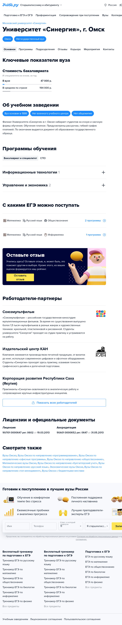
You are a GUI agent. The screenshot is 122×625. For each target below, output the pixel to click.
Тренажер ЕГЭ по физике (17, 601)
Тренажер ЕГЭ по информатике (13, 594)
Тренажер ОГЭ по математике (54, 571)
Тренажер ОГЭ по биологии (60, 587)
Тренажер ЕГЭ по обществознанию (13, 580)
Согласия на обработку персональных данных (97, 536)
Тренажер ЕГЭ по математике (13, 571)
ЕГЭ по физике (94, 582)
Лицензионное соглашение (46, 619)
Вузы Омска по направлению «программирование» (48, 455)
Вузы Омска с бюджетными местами (63, 470)
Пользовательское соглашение (82, 619)
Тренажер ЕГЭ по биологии (18, 587)
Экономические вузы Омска (66, 467)
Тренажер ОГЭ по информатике (54, 594)
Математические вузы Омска (19, 463)
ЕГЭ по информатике (97, 577)
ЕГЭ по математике (96, 561)
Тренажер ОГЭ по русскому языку (60, 562)
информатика (56, 234)
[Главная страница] (10, 5)
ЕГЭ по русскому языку (99, 556)
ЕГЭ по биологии (95, 572)
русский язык (34, 220)
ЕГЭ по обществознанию (99, 567)
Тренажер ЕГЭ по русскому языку (18, 562)
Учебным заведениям (15, 619)
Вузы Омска (10, 455)
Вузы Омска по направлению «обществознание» (75, 459)
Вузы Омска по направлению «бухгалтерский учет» (67, 463)
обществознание (58, 220)
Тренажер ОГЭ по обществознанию (54, 580)
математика (14, 220)
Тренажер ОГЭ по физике (59, 601)
